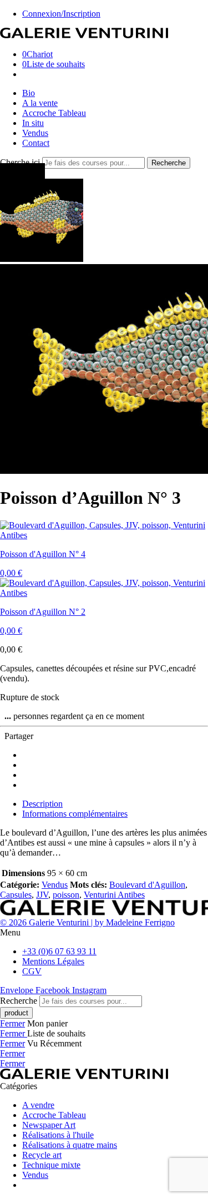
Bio (28, 93)
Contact (35, 143)
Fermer (12, 1023)
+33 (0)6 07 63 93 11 (59, 951)
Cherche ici (21, 162)
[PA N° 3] (41, 259)
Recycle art (42, 1155)
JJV (42, 894)
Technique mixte (51, 1165)
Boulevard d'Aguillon (147, 884)
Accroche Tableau (54, 113)
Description (42, 803)
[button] (104, 933)
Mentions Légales (53, 961)
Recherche (168, 163)
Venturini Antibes (114, 894)
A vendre (38, 1105)
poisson (66, 894)
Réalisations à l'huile (58, 1135)
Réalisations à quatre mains (69, 1145)
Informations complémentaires (75, 813)
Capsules (16, 894)
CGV (32, 971)
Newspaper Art (48, 1125)
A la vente (40, 103)
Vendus (35, 133)
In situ (33, 123)
